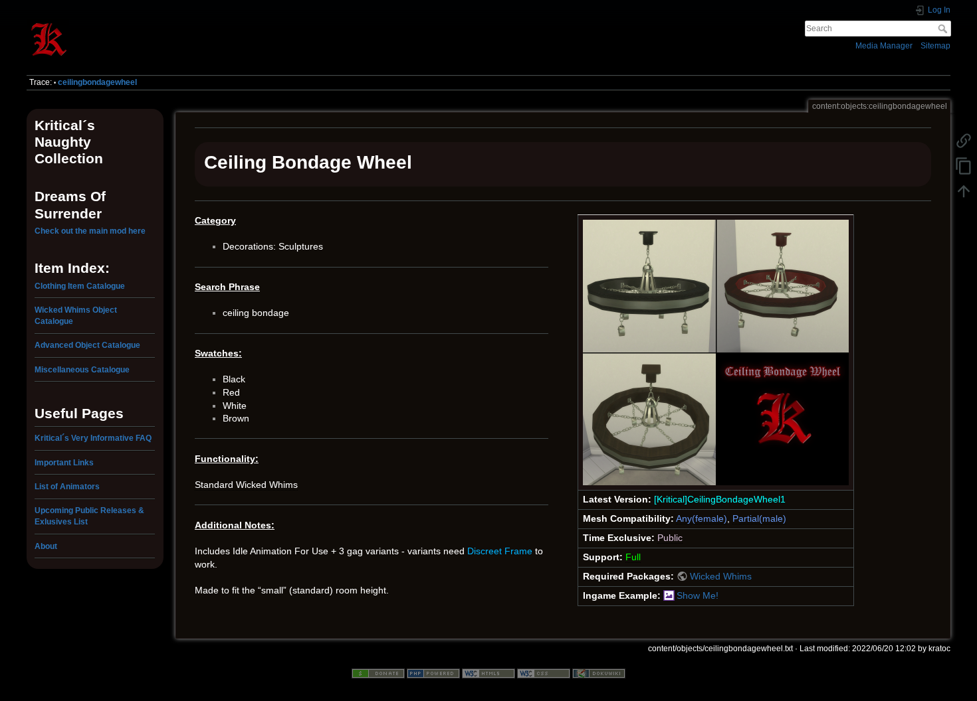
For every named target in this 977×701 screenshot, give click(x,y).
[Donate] (378, 672)
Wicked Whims (721, 576)
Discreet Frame (499, 551)
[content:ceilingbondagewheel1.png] (716, 352)
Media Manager (884, 45)
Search (944, 28)
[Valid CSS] (543, 672)
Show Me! (697, 595)
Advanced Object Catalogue (87, 345)
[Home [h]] (253, 22)
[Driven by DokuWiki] (598, 672)
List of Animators (67, 486)
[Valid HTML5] (488, 672)
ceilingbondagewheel (97, 82)
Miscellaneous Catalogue (82, 369)
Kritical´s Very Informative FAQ (93, 438)
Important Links (64, 462)
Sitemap (935, 45)
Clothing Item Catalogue (80, 286)
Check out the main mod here (90, 231)
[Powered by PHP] (433, 672)
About (46, 546)
